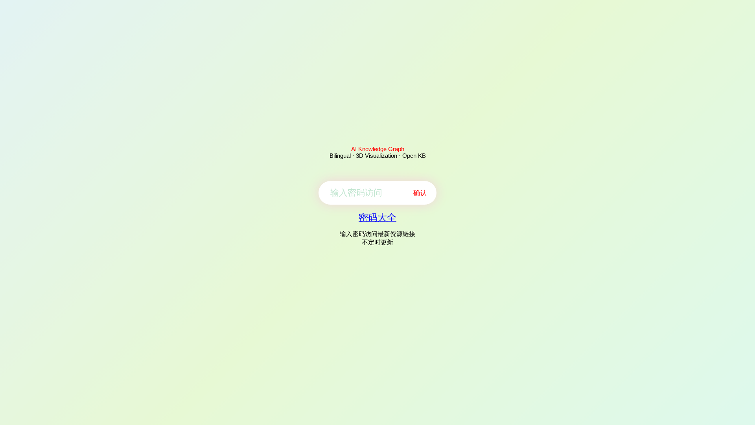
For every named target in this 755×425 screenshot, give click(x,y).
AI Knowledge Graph (377, 149)
